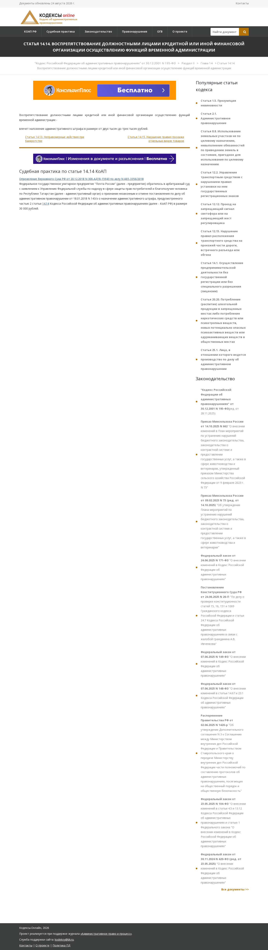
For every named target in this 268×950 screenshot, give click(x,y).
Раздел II (188, 63)
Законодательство (98, 31)
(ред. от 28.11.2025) (220, 401)
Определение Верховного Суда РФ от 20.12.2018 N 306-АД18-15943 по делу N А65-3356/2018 (81, 179)
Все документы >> (235, 889)
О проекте (179, 31)
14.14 (45, 203)
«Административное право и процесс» (106, 933)
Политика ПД (61, 945)
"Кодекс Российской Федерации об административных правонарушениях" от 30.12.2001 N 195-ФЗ (105, 63)
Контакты (242, 3)
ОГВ (159, 31)
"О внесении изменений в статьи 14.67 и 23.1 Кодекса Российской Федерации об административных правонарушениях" (223, 695)
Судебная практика (60, 31)
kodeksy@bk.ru (64, 939)
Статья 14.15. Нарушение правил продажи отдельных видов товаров (156, 139)
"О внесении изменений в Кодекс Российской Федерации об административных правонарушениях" (223, 567)
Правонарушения (134, 31)
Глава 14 (207, 63)
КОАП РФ (30, 31)
